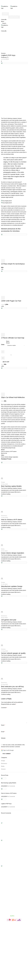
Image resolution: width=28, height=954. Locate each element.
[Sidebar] (2, 925)
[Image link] (5, 823)
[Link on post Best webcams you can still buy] (14, 461)
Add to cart (6, 361)
